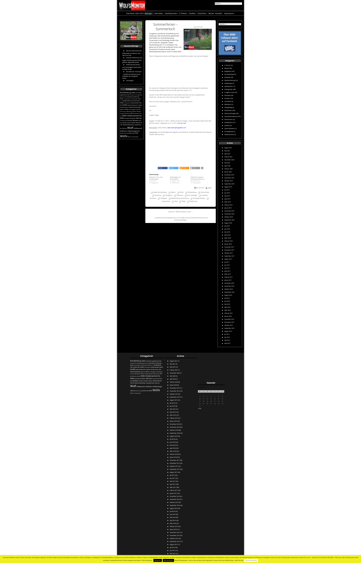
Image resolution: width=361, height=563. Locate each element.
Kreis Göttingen (192, 195)
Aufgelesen (227, 71)
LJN (127, 111)
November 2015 (229, 322)
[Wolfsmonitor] (132, 5)
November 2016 (229, 286)
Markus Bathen (132, 111)
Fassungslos (130, 80)
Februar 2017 (228, 277)
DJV (128, 95)
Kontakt (218, 13)
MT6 (131, 113)
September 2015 (229, 328)
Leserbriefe (227, 101)
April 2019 (227, 199)
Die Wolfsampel (229, 74)
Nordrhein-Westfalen (129, 118)
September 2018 (229, 220)
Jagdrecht (122, 109)
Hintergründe (228, 89)
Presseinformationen (230, 116)
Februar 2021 (228, 157)
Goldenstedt (127, 103)
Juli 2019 (226, 190)
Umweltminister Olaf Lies (153, 383)
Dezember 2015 (229, 319)
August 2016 (228, 295)
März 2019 (227, 202)
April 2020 (227, 166)
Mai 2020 (227, 163)
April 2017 (227, 271)
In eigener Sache (229, 92)
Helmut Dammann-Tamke (134, 105)
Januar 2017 (228, 280)
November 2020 (229, 160)
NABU (124, 115)
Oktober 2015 (228, 325)
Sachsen (135, 120)
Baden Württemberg (160, 192)
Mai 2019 (227, 196)
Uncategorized (228, 131)
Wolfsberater (138, 128)
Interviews (158, 13)
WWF (136, 133)
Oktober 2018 (228, 217)
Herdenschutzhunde (135, 107)
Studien (192, 13)
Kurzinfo (226, 98)
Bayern (173, 192)
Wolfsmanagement (133, 131)
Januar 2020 (228, 172)
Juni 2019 (227, 193)
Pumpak (129, 120)
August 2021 (228, 148)
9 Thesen (183, 13)
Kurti (126, 109)
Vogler (210, 188)
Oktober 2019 (228, 181)
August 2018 (228, 223)
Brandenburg (125, 92)
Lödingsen (163, 198)
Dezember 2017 (229, 247)
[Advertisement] (180, 73)
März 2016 (227, 310)
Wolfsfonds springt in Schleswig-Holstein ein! (197, 178)
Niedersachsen (133, 115)
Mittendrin (227, 104)
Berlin (182, 192)
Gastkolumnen (171, 13)
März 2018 (227, 238)
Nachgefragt (228, 107)
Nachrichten (228, 110)
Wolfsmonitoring (124, 133)
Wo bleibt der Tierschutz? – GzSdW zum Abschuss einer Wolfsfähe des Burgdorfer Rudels (131, 75)
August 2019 (228, 187)
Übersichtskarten (229, 128)
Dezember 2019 (229, 175)
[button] (163, 168)
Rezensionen (228, 119)
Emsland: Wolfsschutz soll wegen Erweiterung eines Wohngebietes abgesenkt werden (132, 60)
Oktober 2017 (228, 253)
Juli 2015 (226, 334)
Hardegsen (168, 195)
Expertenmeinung (229, 80)
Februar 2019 (228, 205)
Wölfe (123, 136)
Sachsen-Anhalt (143, 381)
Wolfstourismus (229, 134)
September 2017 (229, 256)
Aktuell (226, 68)
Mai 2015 (227, 340)
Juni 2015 (227, 337)
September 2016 (229, 292)
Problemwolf (123, 120)
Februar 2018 (228, 241)
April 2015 (227, 343)
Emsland (132, 95)
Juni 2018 (227, 229)
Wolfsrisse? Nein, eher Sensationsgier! (156, 178)
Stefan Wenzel (135, 123)
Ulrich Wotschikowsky (137, 383)
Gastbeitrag (227, 83)
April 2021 (227, 154)
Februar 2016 (228, 313)
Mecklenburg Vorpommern (180, 198)
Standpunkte (228, 122)
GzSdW (124, 105)
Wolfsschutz (193, 201)
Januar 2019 (228, 208)
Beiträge (148, 13)
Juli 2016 (226, 298)
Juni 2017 (227, 265)
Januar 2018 (228, 244)
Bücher (211, 13)
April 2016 (227, 307)
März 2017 (227, 274)
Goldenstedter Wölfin (157, 367)
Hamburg (158, 195)
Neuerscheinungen (230, 113)
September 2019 (229, 184)
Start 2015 (139, 13)
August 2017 (228, 259)
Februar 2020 (228, 169)
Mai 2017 (227, 268)
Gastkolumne (228, 86)
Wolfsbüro (123, 131)
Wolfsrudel (132, 133)
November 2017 (229, 250)
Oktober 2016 (228, 289)
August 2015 (228, 331)
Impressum (228, 13)
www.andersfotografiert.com (176, 128)
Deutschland (205, 192)
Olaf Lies (139, 118)
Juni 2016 (227, 301)
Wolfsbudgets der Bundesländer (175, 178)
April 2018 (227, 235)
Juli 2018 (226, 226)
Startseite (130, 13)
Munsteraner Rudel (135, 376)
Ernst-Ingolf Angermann (141, 363)
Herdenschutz (124, 107)
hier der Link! (181, 123)
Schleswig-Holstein (199, 198)
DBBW (133, 93)
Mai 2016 (227, 304)
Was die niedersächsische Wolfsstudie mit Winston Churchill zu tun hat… (132, 53)
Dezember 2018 (229, 211)
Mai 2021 (227, 151)
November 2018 (229, 214)
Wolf (130, 128)
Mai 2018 (227, 232)
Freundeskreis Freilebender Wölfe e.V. (143, 365)
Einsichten (202, 13)
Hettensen (179, 195)
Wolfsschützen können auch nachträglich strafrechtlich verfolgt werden (131, 67)
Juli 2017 (226, 262)
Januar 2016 (228, 316)
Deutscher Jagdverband (152, 361)
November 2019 (229, 178)
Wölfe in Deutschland (133, 136)
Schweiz (129, 123)
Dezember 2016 (229, 283)
